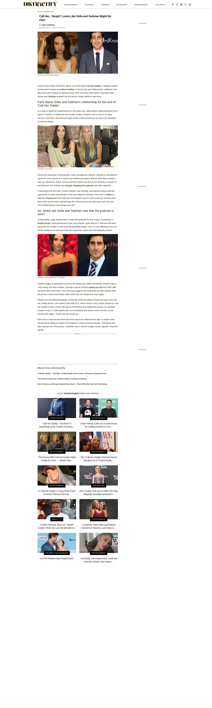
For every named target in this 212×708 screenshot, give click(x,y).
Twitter (109, 194)
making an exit (95, 287)
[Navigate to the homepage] (40, 4)
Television (89, 5)
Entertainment (70, 5)
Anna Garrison (48, 25)
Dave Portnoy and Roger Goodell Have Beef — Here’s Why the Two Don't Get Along (72, 384)
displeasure (51, 198)
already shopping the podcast (79, 185)
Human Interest (141, 5)
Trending (105, 5)
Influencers (121, 5)
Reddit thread (44, 223)
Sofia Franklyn (67, 89)
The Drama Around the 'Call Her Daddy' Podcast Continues (62, 379)
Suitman (52, 96)
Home (40, 11)
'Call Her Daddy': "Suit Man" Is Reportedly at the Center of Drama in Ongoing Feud (72, 373)
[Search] (173, 4)
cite (39, 198)
